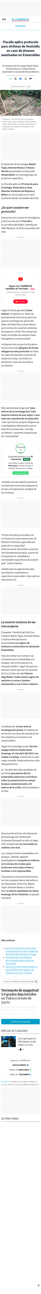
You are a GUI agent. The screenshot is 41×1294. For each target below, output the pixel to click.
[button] (17, 1049)
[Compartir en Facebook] (21, 79)
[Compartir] (31, 79)
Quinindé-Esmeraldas (30, 1085)
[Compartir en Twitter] (15, 79)
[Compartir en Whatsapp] (10, 79)
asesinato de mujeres (19, 1082)
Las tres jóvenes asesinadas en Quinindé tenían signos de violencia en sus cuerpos (22, 969)
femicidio (33, 1082)
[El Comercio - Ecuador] (20, 19)
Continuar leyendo (20, 1021)
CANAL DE (19, 1070)
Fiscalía (4, 1085)
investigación (14, 1085)
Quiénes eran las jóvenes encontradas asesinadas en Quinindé (20, 960)
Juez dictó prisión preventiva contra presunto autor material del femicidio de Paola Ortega (22, 951)
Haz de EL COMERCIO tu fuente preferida (19, 981)
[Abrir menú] (4, 20)
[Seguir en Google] (26, 79)
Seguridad (20, 26)
